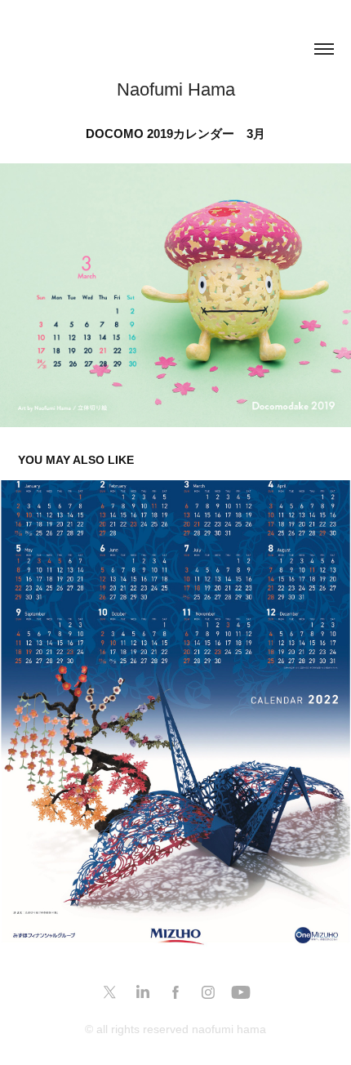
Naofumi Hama (176, 89)
